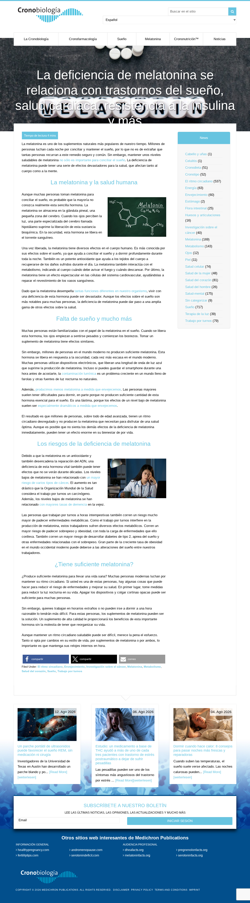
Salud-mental (194, 293)
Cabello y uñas (196, 154)
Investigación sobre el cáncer (106, 666)
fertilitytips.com (27, 855)
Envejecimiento (74, 666)
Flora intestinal (196, 208)
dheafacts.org (134, 850)
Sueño (51, 671)
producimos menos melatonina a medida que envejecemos (78, 389)
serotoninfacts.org (190, 855)
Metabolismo (152, 666)
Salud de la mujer (198, 273)
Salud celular (194, 266)
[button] (46, 659)
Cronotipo (192, 174)
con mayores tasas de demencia (63, 504)
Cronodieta (193, 167)
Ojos (188, 253)
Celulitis (191, 161)
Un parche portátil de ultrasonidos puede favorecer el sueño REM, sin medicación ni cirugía (45, 750)
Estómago (192, 201)
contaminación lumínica (79, 373)
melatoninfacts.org (137, 855)
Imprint (194, 890)
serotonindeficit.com (85, 855)
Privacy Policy (142, 890)
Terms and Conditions (171, 890)
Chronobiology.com (50, 14)
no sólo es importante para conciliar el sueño (92, 160)
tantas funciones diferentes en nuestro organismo (111, 291)
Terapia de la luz (197, 314)
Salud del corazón (34, 671)
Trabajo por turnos (69, 671)
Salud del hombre (198, 287)
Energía (190, 188)
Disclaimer (121, 890)
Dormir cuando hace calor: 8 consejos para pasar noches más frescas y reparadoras (202, 750)
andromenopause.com (86, 850)
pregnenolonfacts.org (192, 850)
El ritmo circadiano (50, 666)
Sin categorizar (196, 300)
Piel (188, 260)
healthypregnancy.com (33, 850)
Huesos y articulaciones (202, 215)
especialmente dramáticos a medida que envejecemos (77, 406)
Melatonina (134, 666)
